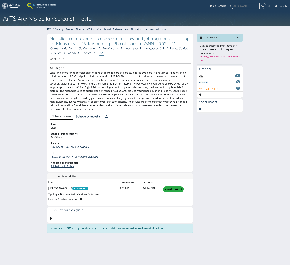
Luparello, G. (133, 48)
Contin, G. (74, 48)
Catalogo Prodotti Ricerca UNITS (73, 29)
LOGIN (283, 6)
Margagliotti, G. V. (155, 48)
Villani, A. (73, 53)
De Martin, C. (91, 48)
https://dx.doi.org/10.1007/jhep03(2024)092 (74, 156)
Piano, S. (175, 48)
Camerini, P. (58, 48)
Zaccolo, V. (88, 53)
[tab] (106, 116)
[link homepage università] (42, 6)
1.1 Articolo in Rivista (154, 29)
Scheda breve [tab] (61, 116)
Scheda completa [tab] (88, 116)
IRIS (49, 29)
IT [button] (269, 6)
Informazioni (209, 37)
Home (212, 6)
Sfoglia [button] (222, 6)
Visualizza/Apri (173, 189)
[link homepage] (12, 6)
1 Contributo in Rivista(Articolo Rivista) (117, 29)
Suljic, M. (59, 53)
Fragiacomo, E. (112, 48)
